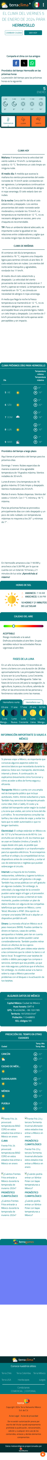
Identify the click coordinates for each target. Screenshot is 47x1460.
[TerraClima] (36, 4)
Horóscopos (23, 1380)
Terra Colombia (23, 1373)
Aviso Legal (14, 1415)
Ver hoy (33, 32)
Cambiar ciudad (14, 32)
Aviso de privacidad (29, 1415)
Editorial (30, 1391)
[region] (23, 45)
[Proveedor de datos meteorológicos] (23, 1450)
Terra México (39, 1373)
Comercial (17, 1391)
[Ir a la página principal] (16, 5)
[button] (43, 5)
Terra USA (6, 1380)
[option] (8, 121)
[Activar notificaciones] (42, 1454)
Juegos (42, 1380)
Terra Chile (6, 1373)
